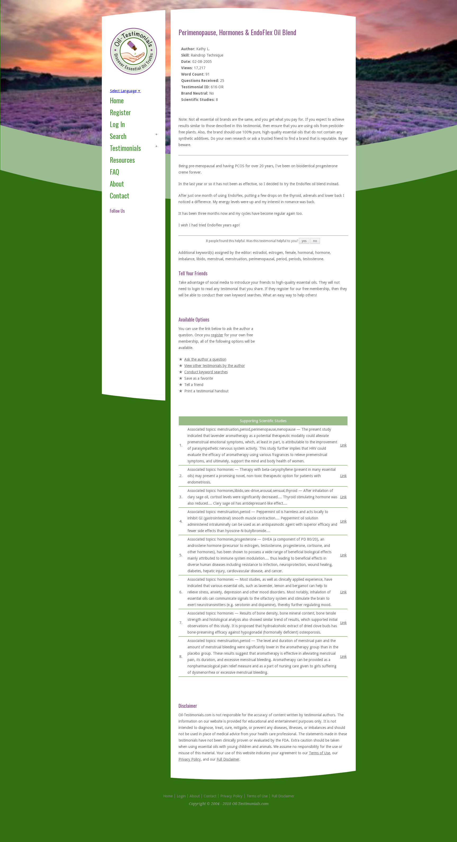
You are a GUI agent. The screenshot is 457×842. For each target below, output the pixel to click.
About (117, 183)
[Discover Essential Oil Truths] (133, 74)
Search (118, 136)
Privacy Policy (190, 759)
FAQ (114, 171)
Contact (119, 195)
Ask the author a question (205, 359)
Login (181, 796)
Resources (122, 159)
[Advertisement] (131, 310)
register (217, 335)
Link (343, 445)
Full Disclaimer (228, 759)
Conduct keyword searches (206, 372)
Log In (117, 124)
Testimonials (125, 148)
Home (117, 100)
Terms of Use (319, 753)
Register (120, 112)
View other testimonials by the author (214, 366)
